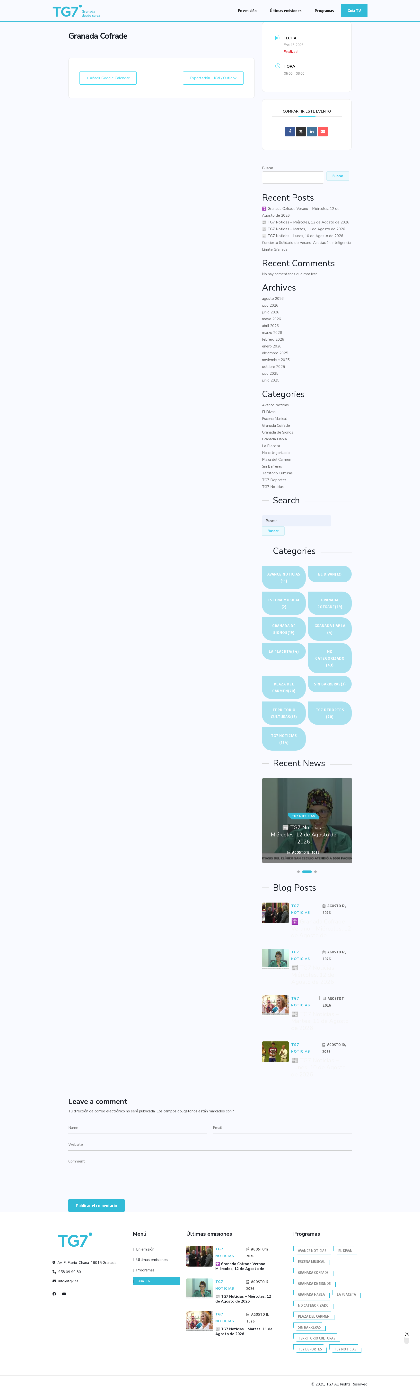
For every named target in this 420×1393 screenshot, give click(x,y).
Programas (324, 10)
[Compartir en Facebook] (290, 131)
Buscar (267, 168)
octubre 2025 (273, 366)
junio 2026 (270, 312)
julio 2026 (270, 305)
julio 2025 (270, 373)
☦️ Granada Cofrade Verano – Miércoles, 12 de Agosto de (321, 929)
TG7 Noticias (273, 486)
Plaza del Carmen (276, 459)
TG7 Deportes (274, 480)
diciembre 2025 (275, 353)
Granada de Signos (277, 432)
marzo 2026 (272, 332)
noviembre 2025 (275, 359)
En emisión (247, 10)
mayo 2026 (271, 319)
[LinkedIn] (312, 131)
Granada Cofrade (276, 425)
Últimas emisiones (286, 10)
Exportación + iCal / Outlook (213, 78)
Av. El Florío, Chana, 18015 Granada (86, 1262)
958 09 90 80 (69, 1271)
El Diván (269, 411)
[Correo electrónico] (323, 131)
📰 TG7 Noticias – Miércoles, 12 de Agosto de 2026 (305, 222)
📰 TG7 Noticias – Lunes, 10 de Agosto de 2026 (302, 235)
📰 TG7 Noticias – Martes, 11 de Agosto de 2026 (303, 229)
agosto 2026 (273, 298)
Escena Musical (274, 418)
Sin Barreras (272, 466)
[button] (298, 871)
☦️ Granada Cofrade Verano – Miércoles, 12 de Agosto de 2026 (301, 212)
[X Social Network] (301, 131)
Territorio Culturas (277, 473)
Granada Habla (274, 439)
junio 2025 (270, 380)
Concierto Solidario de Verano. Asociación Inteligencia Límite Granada (306, 246)
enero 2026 (271, 346)
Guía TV (354, 10)
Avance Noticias (275, 405)
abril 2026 (270, 325)
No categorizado (276, 452)
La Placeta (271, 446)
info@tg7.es (68, 1281)
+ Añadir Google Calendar (108, 78)
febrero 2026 (273, 339)
